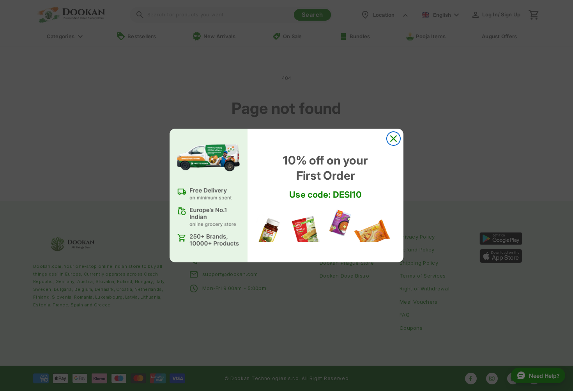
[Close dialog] (393, 138)
